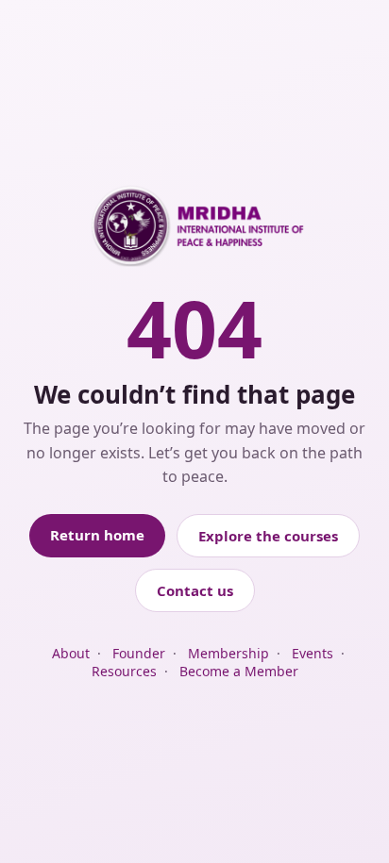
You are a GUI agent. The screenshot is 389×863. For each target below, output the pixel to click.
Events (312, 653)
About (71, 653)
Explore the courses (268, 535)
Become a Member (238, 671)
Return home (97, 534)
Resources (124, 671)
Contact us (195, 590)
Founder (138, 653)
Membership (228, 653)
